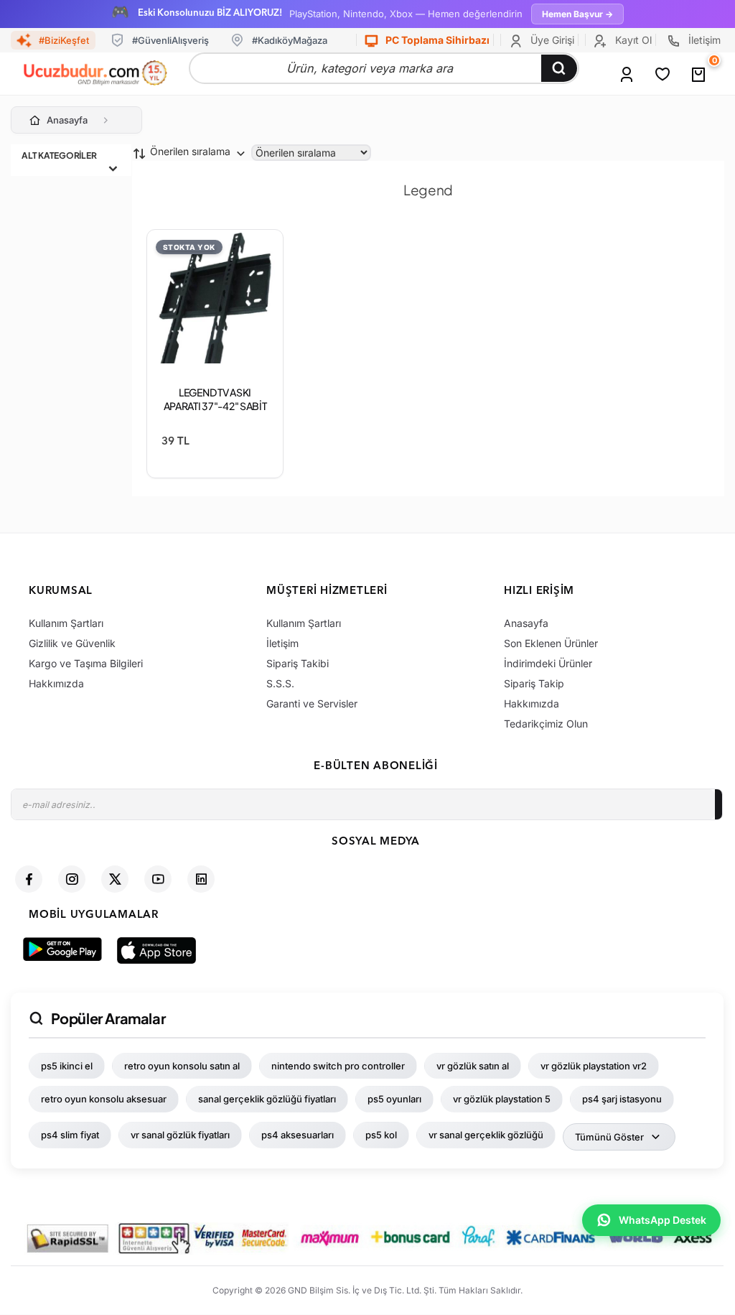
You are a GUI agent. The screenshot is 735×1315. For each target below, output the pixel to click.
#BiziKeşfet (64, 40)
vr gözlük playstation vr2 (593, 1066)
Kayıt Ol (632, 40)
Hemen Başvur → (577, 14)
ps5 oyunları (394, 1099)
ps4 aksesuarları (297, 1134)
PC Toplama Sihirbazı (436, 40)
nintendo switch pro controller (338, 1066)
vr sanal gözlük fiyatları (180, 1134)
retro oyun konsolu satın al (182, 1066)
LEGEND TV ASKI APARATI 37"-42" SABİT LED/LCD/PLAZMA (215, 406)
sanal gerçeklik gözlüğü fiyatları (267, 1099)
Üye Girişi (551, 40)
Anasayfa (67, 120)
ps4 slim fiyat (70, 1134)
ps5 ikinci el (67, 1066)
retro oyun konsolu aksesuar (104, 1099)
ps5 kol (381, 1134)
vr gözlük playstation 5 (502, 1099)
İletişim (703, 40)
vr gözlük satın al (472, 1066)
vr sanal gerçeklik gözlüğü (486, 1134)
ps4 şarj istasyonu (622, 1099)
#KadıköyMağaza (289, 40)
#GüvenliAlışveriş (170, 40)
